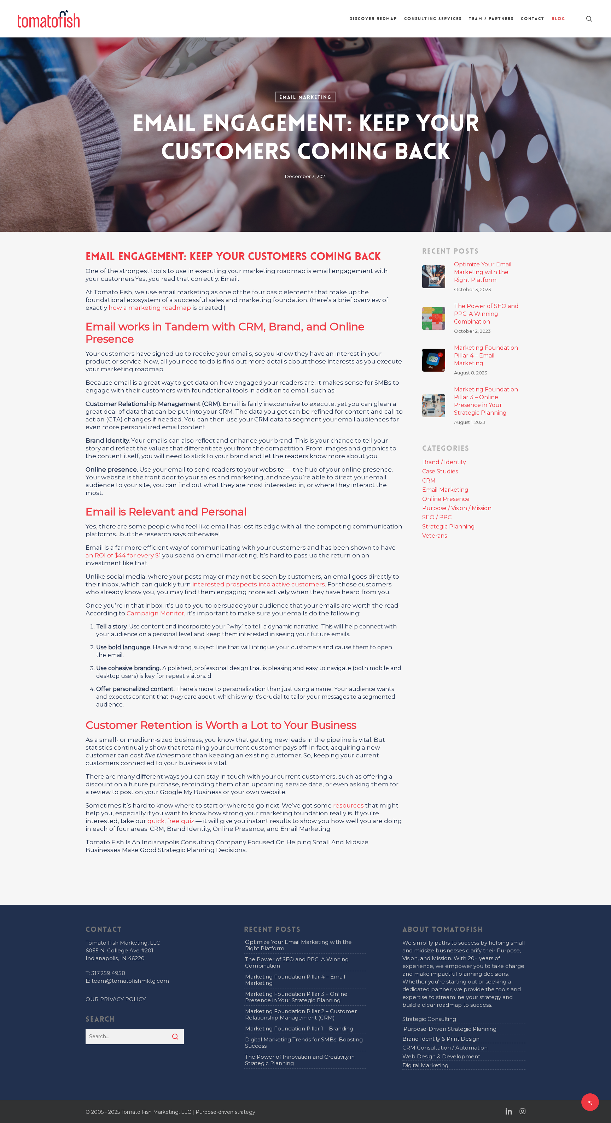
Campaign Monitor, (156, 613)
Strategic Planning (448, 527)
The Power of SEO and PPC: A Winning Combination (297, 962)
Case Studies (440, 471)
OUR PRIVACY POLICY (116, 999)
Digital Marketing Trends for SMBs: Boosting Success (304, 1042)
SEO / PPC (437, 517)
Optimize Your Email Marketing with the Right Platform (298, 945)
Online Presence (446, 499)
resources (348, 805)
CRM (429, 481)
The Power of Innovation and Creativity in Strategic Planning (300, 1059)
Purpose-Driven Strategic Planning (449, 1029)
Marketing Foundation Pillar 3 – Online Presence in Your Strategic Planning (296, 997)
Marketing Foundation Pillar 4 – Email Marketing (295, 979)
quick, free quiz (170, 820)
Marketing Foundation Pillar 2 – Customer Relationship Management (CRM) (301, 1014)
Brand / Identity (444, 462)
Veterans (434, 536)
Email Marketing (305, 97)
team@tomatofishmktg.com (130, 980)
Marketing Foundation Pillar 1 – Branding (299, 1028)
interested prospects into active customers (258, 584)
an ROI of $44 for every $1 (123, 555)
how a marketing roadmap (150, 307)
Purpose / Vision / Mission (456, 508)
